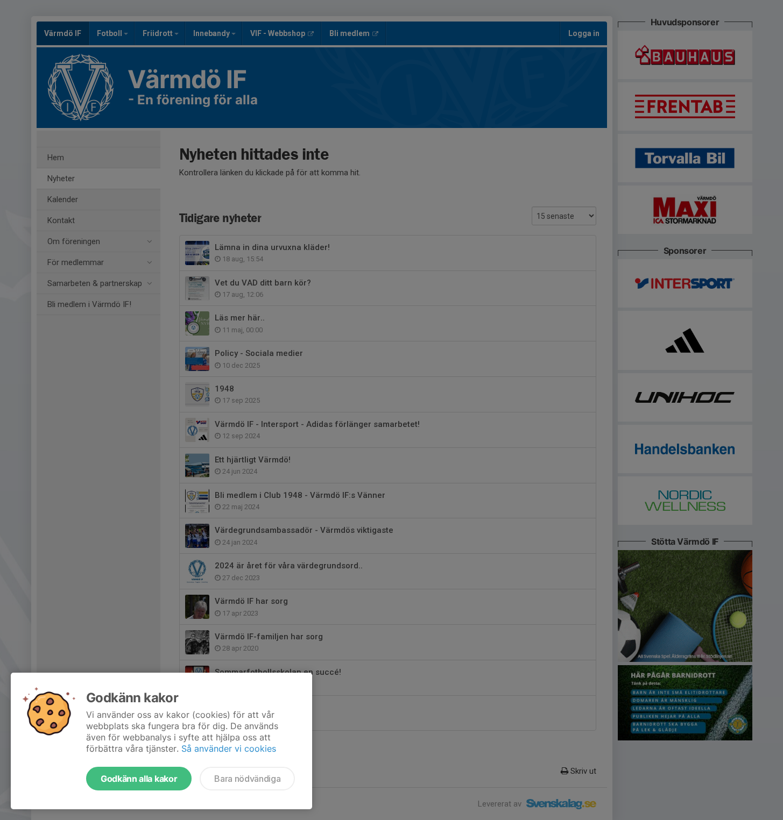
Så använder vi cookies (228, 748)
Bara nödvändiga (247, 778)
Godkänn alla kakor (139, 778)
